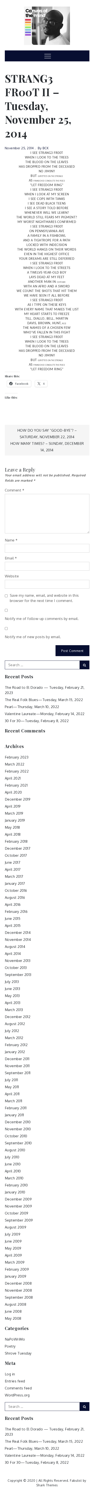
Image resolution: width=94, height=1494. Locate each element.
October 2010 (16, 1136)
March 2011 (13, 1101)
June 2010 (13, 1164)
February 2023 (17, 757)
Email (11, 558)
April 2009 (13, 1255)
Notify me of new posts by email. (33, 637)
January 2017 (15, 883)
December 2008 (18, 1283)
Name (11, 540)
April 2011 (12, 1094)
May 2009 (13, 1248)
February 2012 (16, 1045)
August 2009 (15, 1227)
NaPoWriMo (15, 1339)
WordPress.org (17, 1395)
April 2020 (13, 792)
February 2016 (16, 911)
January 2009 (15, 1276)
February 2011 (16, 1108)
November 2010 (18, 1129)
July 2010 (12, 1157)
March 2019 (14, 813)
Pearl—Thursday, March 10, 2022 (32, 707)
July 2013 (12, 981)
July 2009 (13, 1234)
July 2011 (11, 1080)
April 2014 (13, 953)
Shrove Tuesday (18, 1353)
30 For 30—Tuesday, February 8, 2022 (37, 721)
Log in (10, 1374)
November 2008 (18, 1290)
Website (12, 576)
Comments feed (18, 1388)
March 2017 (14, 876)
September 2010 (18, 1143)
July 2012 (12, 1031)
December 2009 (18, 1199)
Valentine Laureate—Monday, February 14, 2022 (45, 714)
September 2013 (18, 974)
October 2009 (16, 1213)
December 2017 (18, 848)
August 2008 (15, 1304)
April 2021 (13, 778)
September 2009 (19, 1220)
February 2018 (16, 841)
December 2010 (18, 1122)
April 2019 (13, 806)
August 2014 (15, 946)
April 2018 (13, 834)
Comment (14, 490)
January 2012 (15, 1052)
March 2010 (14, 1178)
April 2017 (13, 869)
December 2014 (18, 932)
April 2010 (13, 1171)
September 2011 (18, 1073)
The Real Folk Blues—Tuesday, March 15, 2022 (44, 700)
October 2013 (16, 967)
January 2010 (15, 1192)
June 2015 (13, 918)
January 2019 (15, 820)
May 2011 (12, 1087)
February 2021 (16, 785)
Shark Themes (47, 1485)
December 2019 (18, 799)
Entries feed (15, 1381)
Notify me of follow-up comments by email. (42, 618)
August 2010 (15, 1150)
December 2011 (17, 1059)
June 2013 (12, 989)
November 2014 (18, 939)
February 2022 (17, 771)
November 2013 (18, 960)
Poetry (10, 1346)
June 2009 (13, 1241)
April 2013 (13, 1003)
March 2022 (14, 764)
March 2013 (14, 1010)
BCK (46, 148)
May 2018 (12, 827)
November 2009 (18, 1206)
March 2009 (15, 1262)
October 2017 (16, 855)
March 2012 (14, 1038)
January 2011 (14, 1115)
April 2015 (13, 925)
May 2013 (12, 996)
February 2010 (16, 1185)
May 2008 (13, 1318)
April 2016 (13, 904)
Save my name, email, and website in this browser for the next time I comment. (44, 598)
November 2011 (17, 1066)
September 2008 (19, 1297)
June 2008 (13, 1311)
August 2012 (15, 1024)
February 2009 (17, 1269)
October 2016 (16, 890)
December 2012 (18, 1017)
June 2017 (13, 862)
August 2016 (15, 897)
